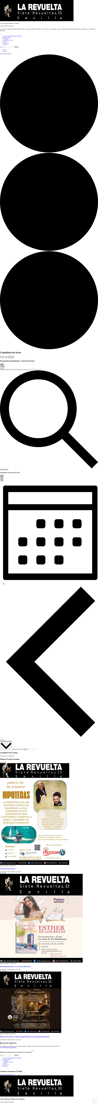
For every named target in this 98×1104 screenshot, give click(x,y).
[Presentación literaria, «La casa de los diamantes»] (41, 962)
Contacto (5, 44)
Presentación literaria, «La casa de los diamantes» (15, 966)
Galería (5, 41)
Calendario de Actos (8, 40)
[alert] (49, 356)
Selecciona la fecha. (17, 749)
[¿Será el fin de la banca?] (34, 864)
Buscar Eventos (4, 469)
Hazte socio (6, 43)
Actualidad (5, 38)
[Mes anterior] (50, 737)
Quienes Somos (7, 37)
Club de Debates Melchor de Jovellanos (9, 23)
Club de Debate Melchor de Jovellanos (12, 36)
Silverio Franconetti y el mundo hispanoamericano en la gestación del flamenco (25, 1037)
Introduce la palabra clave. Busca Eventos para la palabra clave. (15, 369)
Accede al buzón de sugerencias (8, 1047)
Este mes (2, 740)
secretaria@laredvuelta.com (6, 1074)
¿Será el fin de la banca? (7, 869)
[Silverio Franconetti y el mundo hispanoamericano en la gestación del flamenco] (30, 1032)
